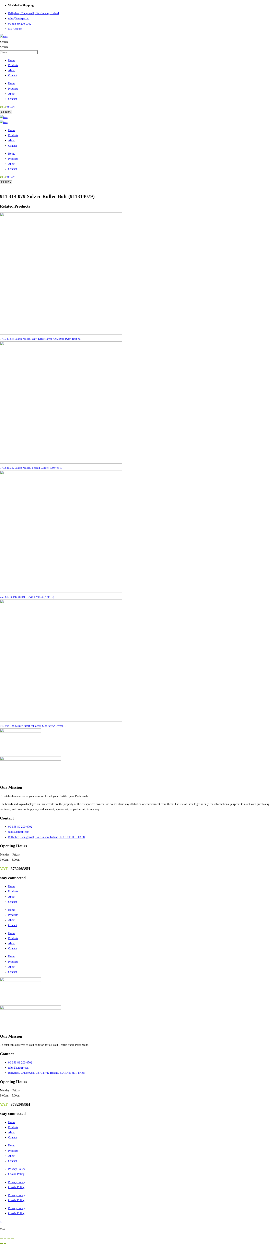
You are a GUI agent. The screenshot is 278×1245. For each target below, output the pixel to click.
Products (13, 65)
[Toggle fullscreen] (5, 1238)
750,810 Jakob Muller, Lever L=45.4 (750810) (27, 596)
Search (4, 41)
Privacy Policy (16, 1168)
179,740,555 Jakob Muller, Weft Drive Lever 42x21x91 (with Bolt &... (41, 338)
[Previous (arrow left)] (1, 1243)
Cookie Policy (16, 1174)
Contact (12, 75)
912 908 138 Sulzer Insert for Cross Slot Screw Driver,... (33, 725)
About (11, 70)
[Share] (8, 1238)
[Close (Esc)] (12, 1238)
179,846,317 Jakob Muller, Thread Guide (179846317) (31, 467)
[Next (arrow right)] (5, 1243)
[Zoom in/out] (1, 1238)
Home (11, 60)
